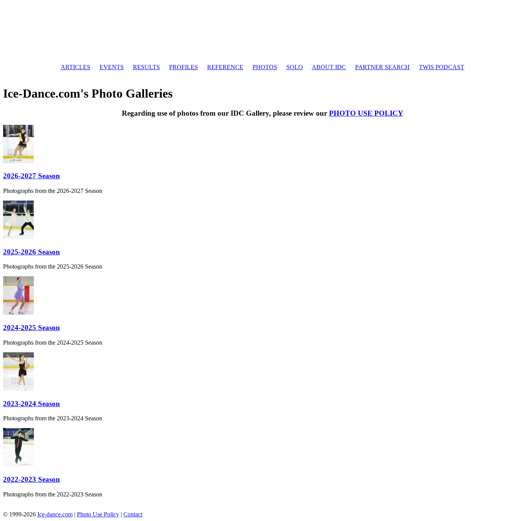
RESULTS (146, 67)
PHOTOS (265, 67)
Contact (132, 514)
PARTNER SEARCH (382, 67)
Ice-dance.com (55, 514)
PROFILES (183, 67)
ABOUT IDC (329, 67)
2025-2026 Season (31, 252)
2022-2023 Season (31, 479)
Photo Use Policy (98, 514)
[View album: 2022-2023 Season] (18, 464)
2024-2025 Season (31, 328)
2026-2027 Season (31, 176)
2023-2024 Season (31, 404)
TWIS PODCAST (441, 67)
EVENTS (112, 67)
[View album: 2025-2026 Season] (18, 237)
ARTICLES (75, 67)
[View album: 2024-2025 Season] (18, 312)
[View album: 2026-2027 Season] (18, 161)
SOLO (294, 67)
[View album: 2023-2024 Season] (18, 388)
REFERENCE (225, 67)
